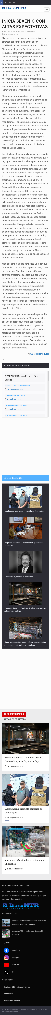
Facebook (16, 953)
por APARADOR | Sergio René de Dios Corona (19, 32)
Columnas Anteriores (16, 365)
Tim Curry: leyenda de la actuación (18, 545)
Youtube (15, 968)
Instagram (16, 960)
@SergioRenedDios (39, 354)
